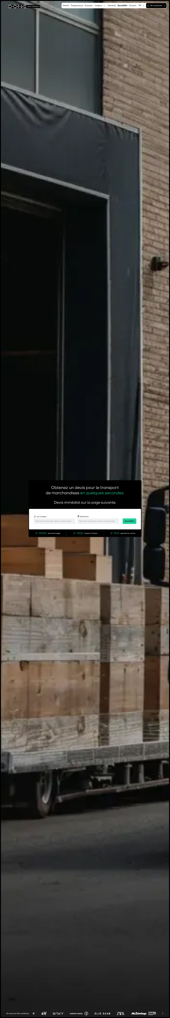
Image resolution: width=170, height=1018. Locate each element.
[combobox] (54, 521)
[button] (100, 5)
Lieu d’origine (41, 516)
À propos (89, 5)
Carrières (112, 5)
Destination (84, 516)
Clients (66, 5)
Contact (132, 5)
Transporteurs (77, 5)
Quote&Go (122, 5)
